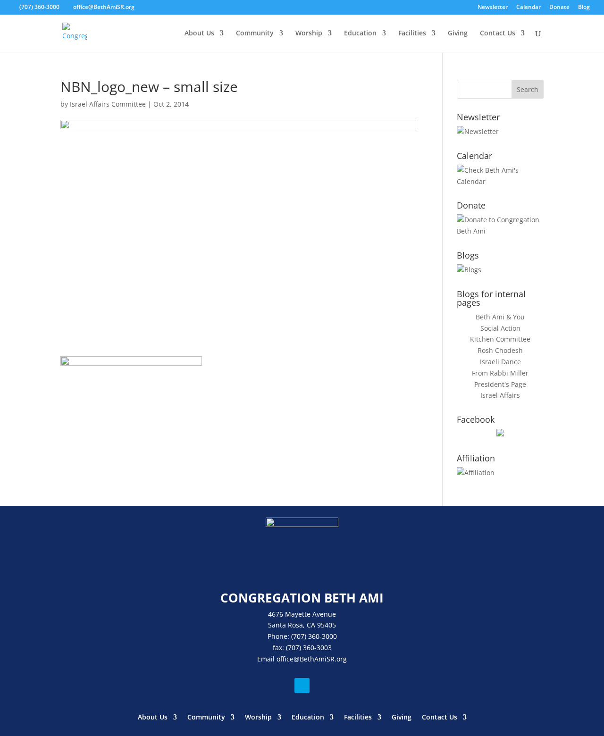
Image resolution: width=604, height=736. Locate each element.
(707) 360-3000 (39, 7)
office (285, 658)
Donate (559, 7)
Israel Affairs (500, 395)
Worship (308, 33)
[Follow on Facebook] (302, 685)
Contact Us (497, 33)
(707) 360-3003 (309, 647)
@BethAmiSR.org (320, 658)
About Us (199, 33)
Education (360, 33)
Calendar (528, 7)
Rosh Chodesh (500, 350)
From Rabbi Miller (500, 372)
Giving (458, 33)
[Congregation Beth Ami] (500, 433)
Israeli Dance (500, 361)
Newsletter (493, 7)
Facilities (412, 33)
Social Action (500, 328)
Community (255, 33)
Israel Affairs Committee (108, 104)
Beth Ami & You (500, 316)
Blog (584, 7)
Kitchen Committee (500, 339)
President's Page (500, 384)
